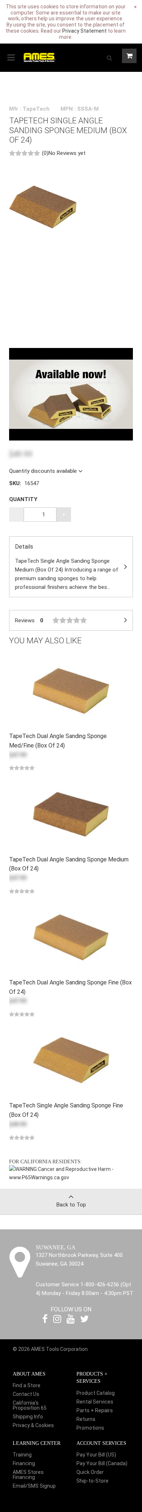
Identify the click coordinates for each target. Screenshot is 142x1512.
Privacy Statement (84, 31)
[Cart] (129, 56)
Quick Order (90, 1472)
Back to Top (71, 1204)
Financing (24, 1463)
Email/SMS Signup (34, 1486)
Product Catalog (95, 1393)
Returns (85, 1419)
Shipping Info (28, 1416)
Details (66, 567)
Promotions (90, 1428)
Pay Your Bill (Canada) (101, 1463)
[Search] (109, 58)
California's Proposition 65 (30, 1405)
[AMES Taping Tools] (39, 57)
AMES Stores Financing (28, 1474)
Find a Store (26, 1385)
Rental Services (94, 1402)
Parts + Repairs (94, 1410)
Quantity (23, 499)
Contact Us (26, 1394)
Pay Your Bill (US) (96, 1455)
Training (22, 1455)
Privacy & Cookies (33, 1425)
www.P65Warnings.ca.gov (39, 1177)
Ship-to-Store (92, 1481)
